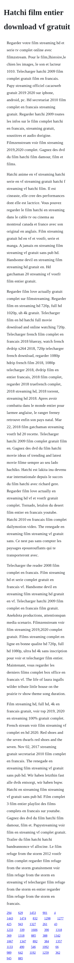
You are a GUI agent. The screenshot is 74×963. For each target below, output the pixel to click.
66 (57, 947)
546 (33, 947)
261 (45, 924)
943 (20, 924)
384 (46, 941)
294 (9, 913)
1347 (23, 941)
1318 (59, 930)
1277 (60, 918)
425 (9, 924)
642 (20, 952)
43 (55, 924)
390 (46, 930)
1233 (10, 930)
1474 (23, 918)
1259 (45, 952)
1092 (45, 947)
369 (9, 935)
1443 (10, 918)
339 (22, 930)
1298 (47, 918)
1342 (57, 935)
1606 (34, 930)
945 (9, 958)
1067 (10, 941)
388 (45, 935)
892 (35, 941)
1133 (10, 947)
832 (35, 918)
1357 (59, 941)
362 (57, 952)
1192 (33, 952)
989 (9, 952)
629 (20, 913)
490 (22, 947)
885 (33, 935)
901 (45, 913)
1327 (33, 924)
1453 (33, 913)
